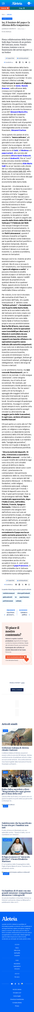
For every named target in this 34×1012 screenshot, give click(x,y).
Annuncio (17, 969)
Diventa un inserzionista (17, 999)
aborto (5, 806)
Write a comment (17, 690)
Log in (22, 683)
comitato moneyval (9, 593)
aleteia (5, 731)
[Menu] (6, 3)
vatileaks (18, 601)
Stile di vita (17, 950)
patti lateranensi (8, 601)
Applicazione (17, 966)
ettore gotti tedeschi (23, 593)
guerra (5, 772)
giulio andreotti (7, 597)
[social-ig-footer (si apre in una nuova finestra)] (22, 984)
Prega (20, 8)
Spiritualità (17, 953)
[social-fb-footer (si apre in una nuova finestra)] (15, 984)
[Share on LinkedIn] (19, 62)
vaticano (9, 14)
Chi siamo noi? (17, 993)
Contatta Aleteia (17, 1002)
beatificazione (7, 840)
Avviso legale (17, 996)
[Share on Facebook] (16, 62)
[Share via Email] (26, 62)
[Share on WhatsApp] (29, 62)
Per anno (17, 977)
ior (16, 597)
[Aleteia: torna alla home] (17, 3)
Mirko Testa (21, 29)
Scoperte (17, 955)
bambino (6, 873)
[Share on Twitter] (23, 62)
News (3, 14)
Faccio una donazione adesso (15, 657)
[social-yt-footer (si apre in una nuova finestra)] (12, 984)
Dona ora (3, 8)
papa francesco (24, 597)
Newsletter (17, 964)
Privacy (17, 1006)
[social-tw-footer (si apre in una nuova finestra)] (19, 984)
